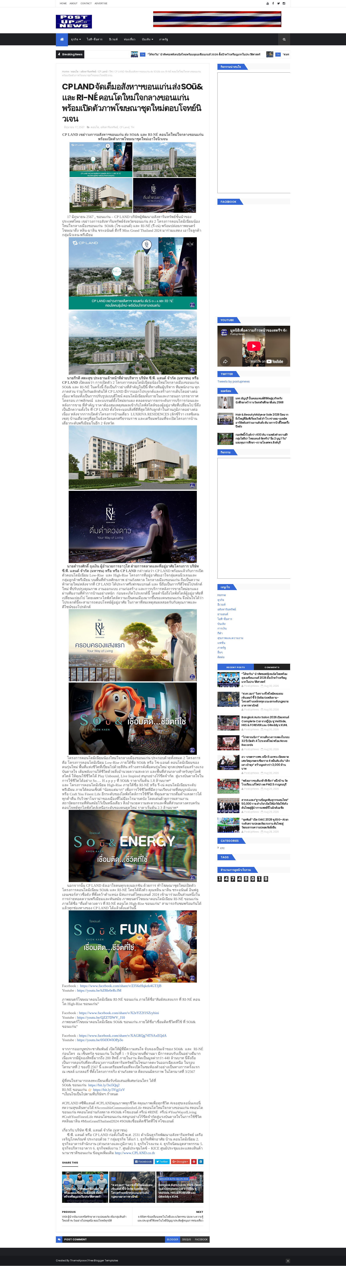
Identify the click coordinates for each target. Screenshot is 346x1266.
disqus (186, 1239)
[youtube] (268, 3)
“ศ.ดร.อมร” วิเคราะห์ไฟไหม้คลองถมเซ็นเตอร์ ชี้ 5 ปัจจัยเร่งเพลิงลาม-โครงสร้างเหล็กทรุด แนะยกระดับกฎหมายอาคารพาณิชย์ (132, 1191)
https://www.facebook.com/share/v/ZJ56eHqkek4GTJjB (120, 986)
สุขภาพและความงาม (230, 638)
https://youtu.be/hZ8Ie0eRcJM (99, 990)
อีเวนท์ (113, 39)
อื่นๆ (220, 652)
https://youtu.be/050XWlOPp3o (100, 1040)
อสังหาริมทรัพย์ (88, 71)
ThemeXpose (78, 1260)
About (74, 3)
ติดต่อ (220, 657)
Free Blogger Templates (103, 1260)
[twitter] (278, 3)
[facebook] (273, 3)
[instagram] (284, 3)
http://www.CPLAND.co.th (135, 1153)
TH (88, 54)
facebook (201, 1239)
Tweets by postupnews (233, 381)
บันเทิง (146, 39)
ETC (222, 848)
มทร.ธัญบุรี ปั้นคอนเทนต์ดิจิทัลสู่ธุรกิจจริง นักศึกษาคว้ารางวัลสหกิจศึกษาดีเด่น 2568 (259, 400)
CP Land (102, 71)
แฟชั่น (221, 643)
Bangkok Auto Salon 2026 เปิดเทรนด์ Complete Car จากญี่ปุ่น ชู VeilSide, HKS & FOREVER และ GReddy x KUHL (179, 1191)
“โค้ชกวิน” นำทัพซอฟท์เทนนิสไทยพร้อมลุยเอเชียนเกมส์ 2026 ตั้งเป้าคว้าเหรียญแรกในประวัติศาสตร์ (149, 54)
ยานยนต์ (222, 614)
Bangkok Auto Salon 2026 (173, 1179)
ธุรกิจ (74, 39)
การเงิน (222, 628)
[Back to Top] (288, 1261)
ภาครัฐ (163, 39)
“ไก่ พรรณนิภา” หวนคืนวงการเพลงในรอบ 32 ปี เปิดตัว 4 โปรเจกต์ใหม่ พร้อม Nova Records (265, 741)
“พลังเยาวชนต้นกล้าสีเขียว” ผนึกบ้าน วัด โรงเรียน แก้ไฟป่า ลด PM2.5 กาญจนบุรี (264, 783)
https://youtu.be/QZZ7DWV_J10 (101, 1017)
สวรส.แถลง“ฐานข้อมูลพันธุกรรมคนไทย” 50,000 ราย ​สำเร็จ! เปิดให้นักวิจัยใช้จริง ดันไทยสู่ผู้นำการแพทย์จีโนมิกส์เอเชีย (264, 804)
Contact (86, 3)
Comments (272, 667)
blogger (172, 1239)
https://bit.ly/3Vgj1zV (109, 1090)
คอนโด (74, 71)
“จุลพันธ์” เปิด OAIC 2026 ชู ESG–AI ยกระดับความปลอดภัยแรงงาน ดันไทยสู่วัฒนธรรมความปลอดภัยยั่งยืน (264, 823)
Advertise (101, 3)
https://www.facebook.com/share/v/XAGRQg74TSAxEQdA (123, 1036)
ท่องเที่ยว (130, 39)
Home (63, 3)
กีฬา (220, 633)
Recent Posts (235, 667)
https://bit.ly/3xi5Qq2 (104, 1085)
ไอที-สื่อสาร (95, 39)
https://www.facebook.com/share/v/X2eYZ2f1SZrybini (119, 1013)
